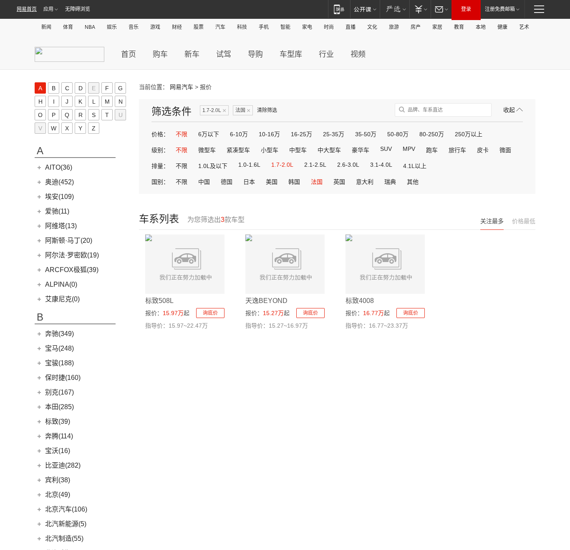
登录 (466, 9)
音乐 (134, 27)
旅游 (394, 27)
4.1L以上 (414, 166)
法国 (242, 110)
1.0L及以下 (212, 166)
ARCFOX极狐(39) (71, 269)
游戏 (155, 27)
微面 (505, 150)
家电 (307, 27)
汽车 (220, 27)
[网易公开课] (365, 9)
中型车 (298, 150)
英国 (339, 181)
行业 (326, 54)
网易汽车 (181, 87)
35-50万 (365, 134)
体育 (68, 27)
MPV (409, 148)
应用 (48, 9)
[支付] (420, 9)
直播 (351, 27)
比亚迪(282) (63, 465)
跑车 (432, 150)
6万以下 (208, 134)
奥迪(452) (59, 182)
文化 (372, 27)
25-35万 (333, 134)
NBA (90, 27)
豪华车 (360, 150)
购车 (160, 54)
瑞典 (390, 181)
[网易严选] (394, 9)
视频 (358, 54)
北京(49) (57, 494)
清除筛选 (267, 110)
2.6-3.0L (348, 164)
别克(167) (59, 392)
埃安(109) (59, 196)
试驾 (223, 54)
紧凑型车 (238, 150)
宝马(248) (59, 348)
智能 (285, 27)
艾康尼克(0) (62, 299)
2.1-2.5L (315, 164)
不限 (181, 134)
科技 (242, 27)
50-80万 (398, 134)
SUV (386, 148)
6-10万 (239, 134)
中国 (204, 181)
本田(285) (59, 406)
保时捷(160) (63, 377)
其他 (413, 181)
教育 (459, 27)
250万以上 (468, 134)
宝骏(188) (59, 363)
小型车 (269, 150)
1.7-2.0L (214, 110)
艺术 (524, 27)
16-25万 (301, 134)
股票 (199, 27)
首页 (128, 54)
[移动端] (339, 9)
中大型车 (329, 150)
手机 (264, 27)
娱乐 (112, 27)
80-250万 (431, 134)
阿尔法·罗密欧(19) (72, 255)
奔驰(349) (59, 333)
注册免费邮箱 (500, 9)
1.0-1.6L (249, 164)
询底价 (210, 313)
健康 (502, 27)
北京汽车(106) (66, 509)
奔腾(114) (59, 436)
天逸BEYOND (266, 300)
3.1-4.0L (381, 164)
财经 (177, 27)
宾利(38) (57, 480)
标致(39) (57, 421)
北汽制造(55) (64, 538)
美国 (271, 181)
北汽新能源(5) (65, 523)
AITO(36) (58, 167)
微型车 (207, 150)
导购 (255, 54)
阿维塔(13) (61, 225)
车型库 (291, 54)
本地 (481, 27)
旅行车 (457, 150)
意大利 (364, 181)
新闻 (46, 27)
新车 (191, 54)
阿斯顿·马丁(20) (68, 240)
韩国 (294, 181)
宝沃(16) (57, 450)
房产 (416, 27)
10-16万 (269, 134)
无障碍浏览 (77, 9)
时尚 (329, 27)
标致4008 (360, 300)
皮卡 (483, 150)
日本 (249, 181)
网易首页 (27, 9)
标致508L (159, 300)
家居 (437, 27)
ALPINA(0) (61, 284)
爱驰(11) (57, 211)
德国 (226, 181)
